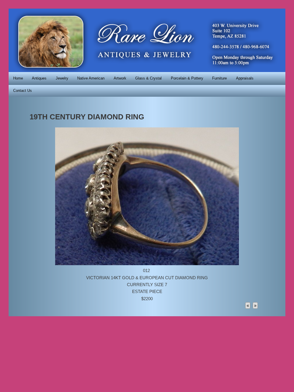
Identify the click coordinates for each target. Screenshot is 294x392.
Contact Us (22, 90)
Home (18, 78)
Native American (91, 78)
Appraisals (245, 78)
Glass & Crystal (148, 78)
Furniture (219, 78)
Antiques (39, 78)
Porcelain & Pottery (187, 78)
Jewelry (62, 78)
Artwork (120, 78)
